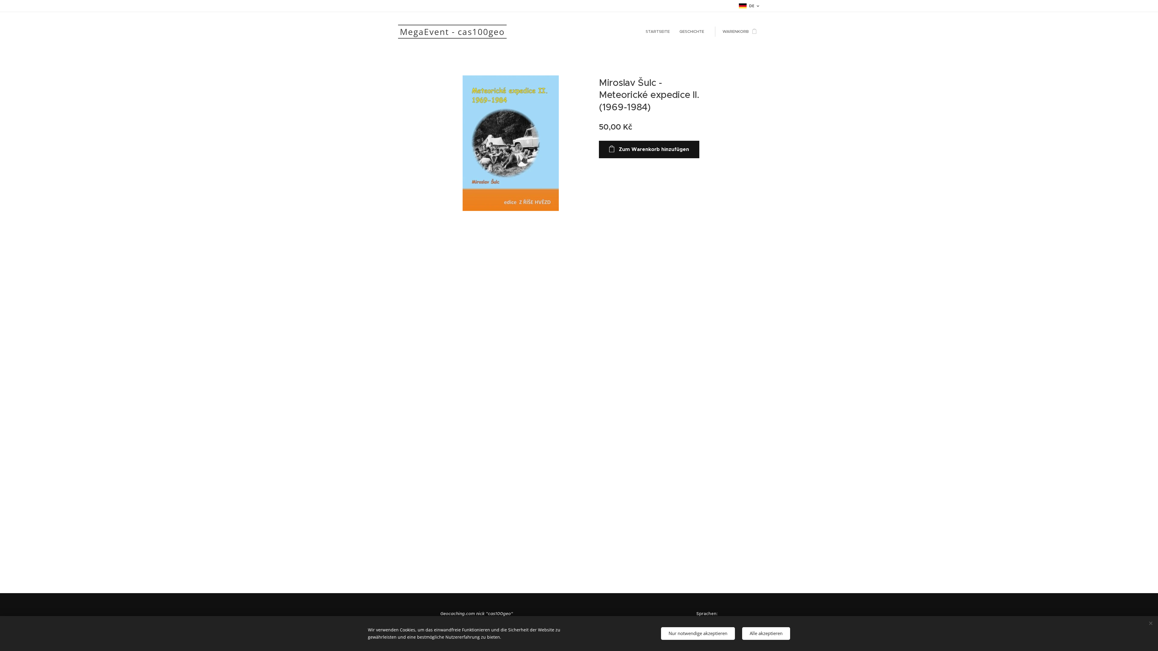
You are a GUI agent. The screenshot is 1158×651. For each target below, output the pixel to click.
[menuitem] (659, 31)
